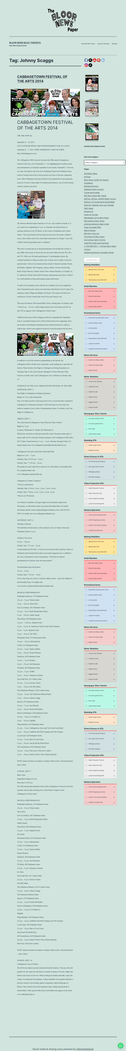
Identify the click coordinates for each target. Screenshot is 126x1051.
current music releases (95, 381)
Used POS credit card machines (96, 243)
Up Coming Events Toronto (94, 240)
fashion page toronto (94, 445)
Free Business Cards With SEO (97, 280)
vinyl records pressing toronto (97, 515)
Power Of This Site (103, 43)
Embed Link (88, 212)
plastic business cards (95, 323)
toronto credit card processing (97, 301)
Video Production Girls (95, 493)
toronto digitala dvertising (96, 498)
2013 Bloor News (90, 174)
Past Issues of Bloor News (94, 221)
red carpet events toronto (96, 418)
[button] (120, 1045)
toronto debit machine (95, 306)
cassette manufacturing (95, 530)
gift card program (93, 333)
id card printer (92, 328)
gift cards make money (95, 291)
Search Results (90, 230)
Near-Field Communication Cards (98, 317)
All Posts (114, 43)
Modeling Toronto (93, 450)
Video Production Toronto (96, 488)
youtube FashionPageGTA (96, 503)
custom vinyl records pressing (97, 525)
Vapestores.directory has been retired (99, 252)
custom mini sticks (94, 343)
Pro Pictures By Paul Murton (96, 461)
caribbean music (93, 386)
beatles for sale (93, 392)
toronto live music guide (95, 365)
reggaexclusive (93, 402)
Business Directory (91, 186)
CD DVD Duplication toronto (96, 520)
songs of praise (93, 407)
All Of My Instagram (94, 477)
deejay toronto (92, 370)
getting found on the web (96, 269)
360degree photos (94, 472)
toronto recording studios (96, 360)
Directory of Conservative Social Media (99, 202)
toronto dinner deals (94, 434)
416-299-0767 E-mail (87, 43)
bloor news (91, 429)
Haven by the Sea (91, 215)
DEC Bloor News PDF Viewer (95, 196)
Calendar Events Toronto (94, 189)
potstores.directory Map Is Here (96, 224)
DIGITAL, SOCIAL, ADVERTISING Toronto (100, 199)
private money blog (94, 296)
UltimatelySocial (84, 1049)
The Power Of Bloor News (94, 237)
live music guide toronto (95, 423)
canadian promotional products (97, 349)
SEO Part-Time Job (91, 234)
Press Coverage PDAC (92, 227)
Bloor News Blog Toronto (25, 42)
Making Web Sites (93, 274)
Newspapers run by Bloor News (96, 218)
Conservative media (92, 193)
